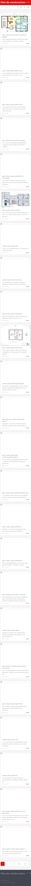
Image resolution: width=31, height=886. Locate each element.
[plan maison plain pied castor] (15, 335)
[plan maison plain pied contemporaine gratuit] (15, 442)
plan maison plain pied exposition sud (15, 493)
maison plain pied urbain (10, 630)
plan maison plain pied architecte (13, 594)
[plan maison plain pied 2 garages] (15, 127)
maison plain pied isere (10, 246)
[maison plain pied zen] (15, 762)
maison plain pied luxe (10, 739)
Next (19, 864)
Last (25, 864)
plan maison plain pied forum (12, 71)
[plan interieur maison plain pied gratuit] (15, 406)
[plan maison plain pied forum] (15, 58)
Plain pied (6, 43)
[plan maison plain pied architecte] (15, 582)
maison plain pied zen (9, 775)
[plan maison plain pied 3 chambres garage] (15, 23)
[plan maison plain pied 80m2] (15, 548)
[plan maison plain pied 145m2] (15, 691)
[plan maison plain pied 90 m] (15, 514)
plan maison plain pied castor (12, 348)
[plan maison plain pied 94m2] (15, 301)
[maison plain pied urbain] (15, 617)
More (27, 43)
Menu (25, 2)
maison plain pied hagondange (13, 383)
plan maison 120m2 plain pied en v (14, 849)
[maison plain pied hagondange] (15, 371)
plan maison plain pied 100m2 (12, 104)
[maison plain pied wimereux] (15, 267)
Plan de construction (13, 2)
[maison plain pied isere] (15, 233)
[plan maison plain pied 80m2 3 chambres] (15, 163)
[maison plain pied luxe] (15, 727)
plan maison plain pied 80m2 (12, 560)
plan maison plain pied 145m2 (12, 704)
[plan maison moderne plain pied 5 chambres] (15, 653)
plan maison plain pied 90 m (12, 527)
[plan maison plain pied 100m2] (15, 92)
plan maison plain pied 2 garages (13, 140)
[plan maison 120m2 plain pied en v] (15, 836)
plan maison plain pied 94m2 (12, 314)
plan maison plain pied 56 (11, 210)
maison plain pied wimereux (12, 280)
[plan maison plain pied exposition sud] (15, 480)
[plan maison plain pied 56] (15, 199)
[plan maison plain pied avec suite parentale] (15, 798)
